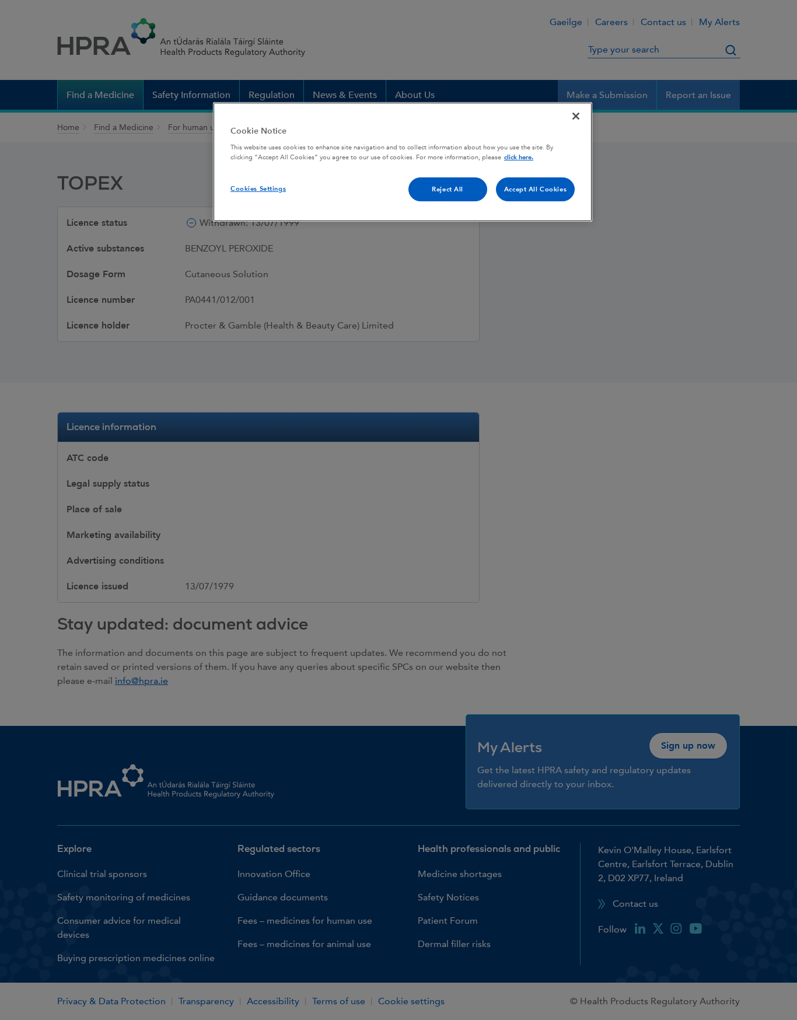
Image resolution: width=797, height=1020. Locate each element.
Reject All (447, 189)
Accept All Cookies (535, 189)
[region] (402, 162)
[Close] (576, 116)
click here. (518, 157)
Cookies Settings (258, 189)
